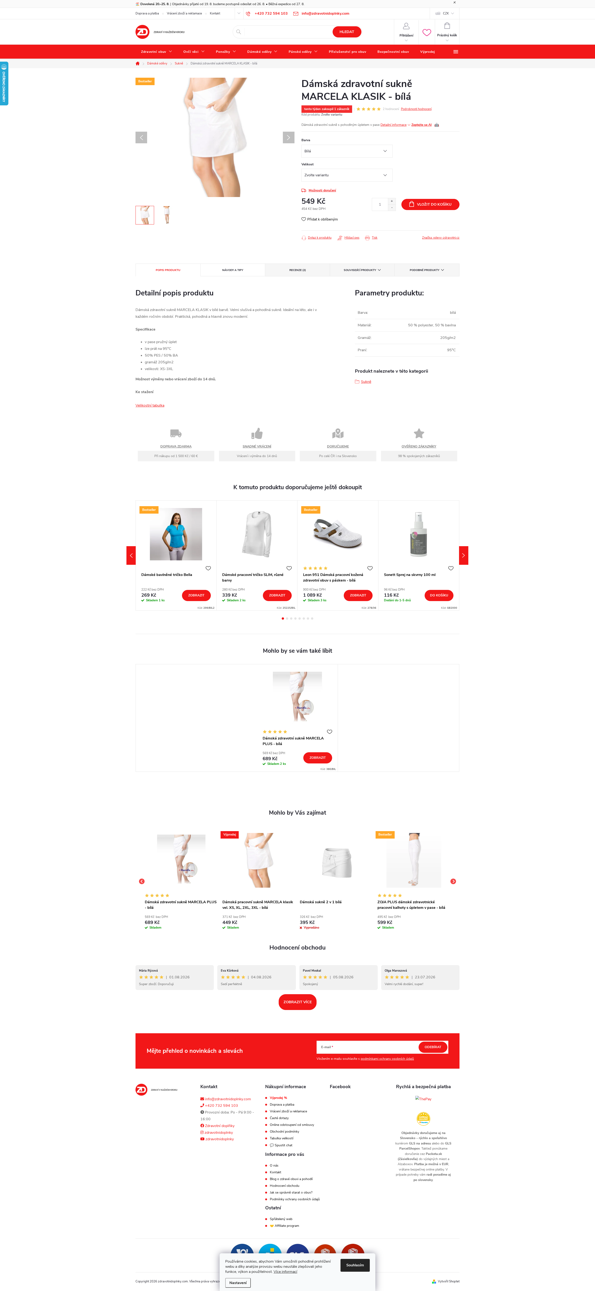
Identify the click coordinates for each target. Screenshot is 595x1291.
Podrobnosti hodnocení (416, 109)
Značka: (440, 238)
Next (463, 555)
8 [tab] (312, 618)
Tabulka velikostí (281, 1138)
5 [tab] (299, 618)
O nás (274, 1165)
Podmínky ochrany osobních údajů (295, 1199)
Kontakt (215, 13)
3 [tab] (291, 618)
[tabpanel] (176, 555)
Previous (131, 555)
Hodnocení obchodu (297, 947)
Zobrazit (196, 595)
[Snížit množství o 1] (392, 207)
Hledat (347, 31)
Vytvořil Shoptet (448, 1281)
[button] (181, 921)
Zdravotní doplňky (219, 1125)
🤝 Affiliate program (284, 1226)
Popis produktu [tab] (168, 270)
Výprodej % (278, 1098)
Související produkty (360, 270)
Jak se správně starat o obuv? (291, 1192)
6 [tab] (304, 618)
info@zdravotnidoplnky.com (227, 1099)
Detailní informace (393, 125)
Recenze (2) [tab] (297, 270)
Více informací (285, 1271)
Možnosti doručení (322, 190)
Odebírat (433, 1047)
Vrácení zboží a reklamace (184, 13)
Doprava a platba (147, 13)
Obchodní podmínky (284, 1132)
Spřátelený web (281, 1219)
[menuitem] (157, 52)
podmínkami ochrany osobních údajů (387, 1059)
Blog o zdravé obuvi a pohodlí (291, 1179)
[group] (181, 881)
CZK (446, 13)
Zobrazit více (298, 1002)
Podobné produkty (424, 270)
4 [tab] (295, 618)
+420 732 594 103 (221, 1105)
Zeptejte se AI (425, 124)
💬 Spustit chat (281, 1145)
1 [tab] (283, 618)
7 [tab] (308, 618)
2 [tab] (287, 618)
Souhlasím (355, 1265)
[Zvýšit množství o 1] (392, 201)
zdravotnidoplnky (218, 1132)
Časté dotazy (279, 1118)
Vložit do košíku (434, 204)
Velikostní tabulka (150, 405)
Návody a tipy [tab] (232, 270)
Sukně (366, 381)
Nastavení (238, 1282)
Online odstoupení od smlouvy (292, 1125)
